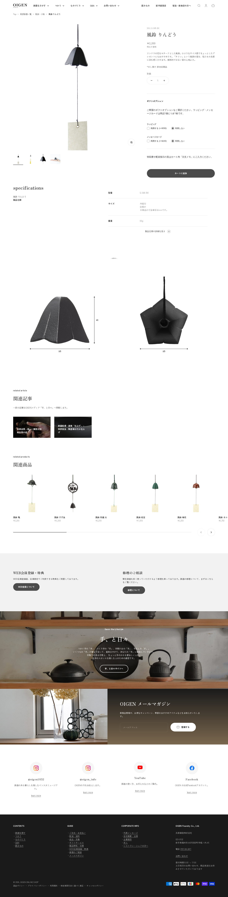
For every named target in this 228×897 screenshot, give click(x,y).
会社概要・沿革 (130, 836)
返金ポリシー (19, 885)
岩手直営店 (161, 5)
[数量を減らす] (151, 80)
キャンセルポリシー (95, 885)
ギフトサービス (76, 842)
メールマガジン (76, 855)
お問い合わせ (110, 5)
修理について (134, 590)
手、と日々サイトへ (114, 668)
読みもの (145, 5)
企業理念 (127, 839)
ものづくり (75, 5)
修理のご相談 (75, 852)
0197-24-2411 (185, 849)
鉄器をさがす (39, 5)
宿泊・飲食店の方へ (181, 5)
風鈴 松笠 (140, 517)
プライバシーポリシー (37, 885)
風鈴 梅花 (181, 517)
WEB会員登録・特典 (78, 849)
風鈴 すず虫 (59, 517)
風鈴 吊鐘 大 (101, 517)
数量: (149, 73)
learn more (36, 795)
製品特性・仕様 (76, 845)
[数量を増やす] (164, 80)
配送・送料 (74, 836)
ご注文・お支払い (77, 832)
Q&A (92, 5)
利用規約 (54, 885)
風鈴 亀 (16, 517)
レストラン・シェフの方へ (135, 845)
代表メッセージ (130, 832)
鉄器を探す (20, 832)
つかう (58, 5)
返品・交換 (74, 839)
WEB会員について (26, 586)
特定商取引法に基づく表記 (72, 885)
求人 (125, 842)
